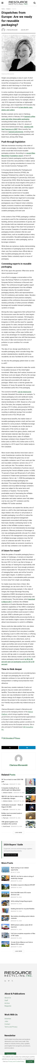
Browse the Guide (10, 854)
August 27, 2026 (15, 784)
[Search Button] (35, 3)
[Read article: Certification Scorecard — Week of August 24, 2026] (31, 807)
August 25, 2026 (17, 903)
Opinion (14, 9)
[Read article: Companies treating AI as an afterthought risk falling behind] (31, 790)
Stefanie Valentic (7, 792)
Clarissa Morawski (12, 30)
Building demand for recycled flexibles (22, 908)
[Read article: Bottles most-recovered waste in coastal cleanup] (31, 815)
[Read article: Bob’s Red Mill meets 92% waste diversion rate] (5, 894)
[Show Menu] (2, 3)
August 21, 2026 (17, 929)
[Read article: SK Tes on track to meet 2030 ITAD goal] (31, 782)
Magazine (8, 1006)
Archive (7, 1003)
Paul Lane (5, 784)
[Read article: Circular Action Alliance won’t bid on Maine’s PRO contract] (5, 944)
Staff (6, 1000)
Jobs (6, 1021)
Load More (18, 832)
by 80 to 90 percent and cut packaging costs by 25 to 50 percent (17, 661)
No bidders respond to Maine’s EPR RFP (23, 885)
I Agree (30, 1061)
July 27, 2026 (16, 872)
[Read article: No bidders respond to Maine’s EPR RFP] (5, 887)
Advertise (8, 1019)
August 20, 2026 (17, 887)
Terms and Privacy (11, 1027)
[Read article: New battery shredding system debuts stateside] (5, 918)
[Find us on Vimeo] (8, 981)
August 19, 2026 (17, 946)
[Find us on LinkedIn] (5, 981)
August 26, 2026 (19, 801)
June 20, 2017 (25, 30)
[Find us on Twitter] (12, 981)
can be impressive (24, 392)
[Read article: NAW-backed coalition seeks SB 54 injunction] (5, 927)
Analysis (8, 9)
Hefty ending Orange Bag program (21, 901)
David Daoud (6, 826)
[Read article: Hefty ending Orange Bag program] (5, 903)
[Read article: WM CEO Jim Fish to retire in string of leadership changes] (31, 798)
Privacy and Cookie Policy (16, 1061)
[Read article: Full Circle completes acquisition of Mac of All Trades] (5, 935)
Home (3, 9)
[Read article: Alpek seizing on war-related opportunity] (5, 869)
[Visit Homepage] (18, 3)
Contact (7, 1024)
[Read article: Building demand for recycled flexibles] (5, 910)
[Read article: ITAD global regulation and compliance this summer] (31, 824)
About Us (8, 998)
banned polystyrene (16, 132)
